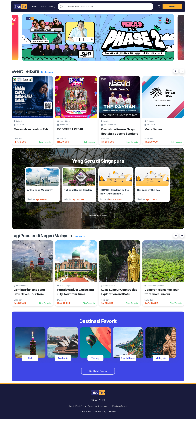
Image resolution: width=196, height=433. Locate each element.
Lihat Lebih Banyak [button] (98, 215)
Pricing (52, 6)
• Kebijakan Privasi (118, 406)
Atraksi (43, 6)
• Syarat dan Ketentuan (96, 406)
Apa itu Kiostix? (76, 406)
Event (34, 6)
